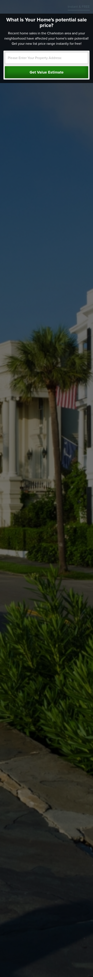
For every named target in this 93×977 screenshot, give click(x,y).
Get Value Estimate (47, 72)
